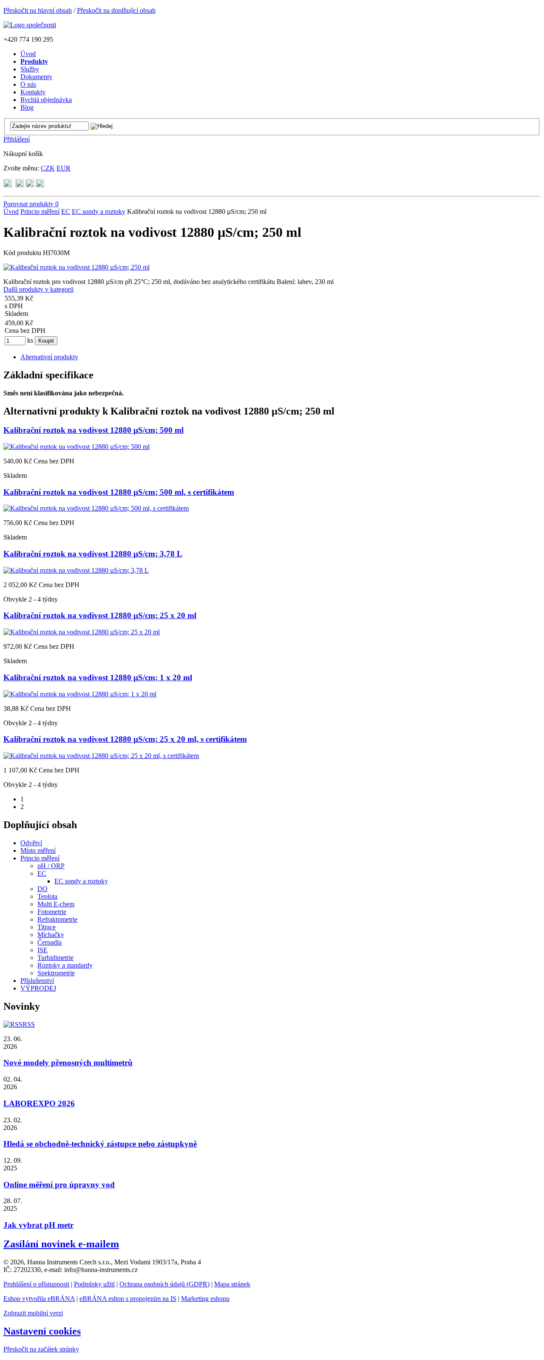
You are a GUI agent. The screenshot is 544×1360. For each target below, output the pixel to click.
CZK (48, 168)
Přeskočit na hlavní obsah (37, 10)
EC (65, 211)
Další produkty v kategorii (38, 289)
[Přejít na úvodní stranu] (29, 24)
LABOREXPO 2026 (39, 1103)
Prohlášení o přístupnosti (36, 1284)
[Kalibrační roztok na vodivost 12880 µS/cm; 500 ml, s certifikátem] (96, 508)
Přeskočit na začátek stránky (41, 1349)
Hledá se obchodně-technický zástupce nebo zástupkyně (100, 1143)
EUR (64, 168)
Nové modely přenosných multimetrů (68, 1062)
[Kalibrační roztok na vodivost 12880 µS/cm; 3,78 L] (76, 570)
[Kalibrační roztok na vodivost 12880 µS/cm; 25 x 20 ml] (81, 632)
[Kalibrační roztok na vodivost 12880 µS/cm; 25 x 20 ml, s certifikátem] (101, 755)
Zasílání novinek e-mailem (61, 1243)
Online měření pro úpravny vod (59, 1184)
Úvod (11, 211)
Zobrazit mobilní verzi (33, 1313)
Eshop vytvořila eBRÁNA (39, 1298)
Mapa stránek (232, 1284)
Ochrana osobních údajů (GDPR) (164, 1284)
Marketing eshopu (205, 1298)
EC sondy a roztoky (98, 211)
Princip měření (40, 211)
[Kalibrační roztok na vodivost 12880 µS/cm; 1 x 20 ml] (79, 694)
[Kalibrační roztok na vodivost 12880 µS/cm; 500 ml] (76, 446)
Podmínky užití (94, 1284)
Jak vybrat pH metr (38, 1225)
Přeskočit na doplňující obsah (116, 10)
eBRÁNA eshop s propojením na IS (127, 1298)
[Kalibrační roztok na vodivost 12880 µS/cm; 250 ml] (76, 267)
